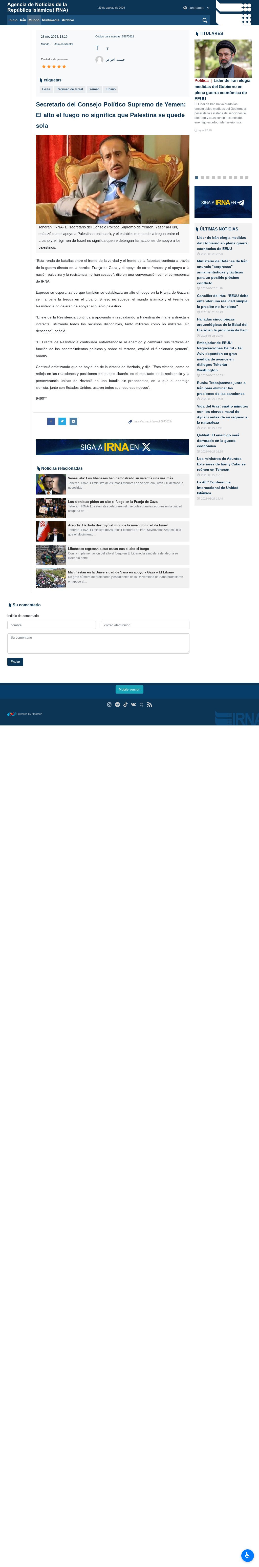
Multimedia (50, 20)
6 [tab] (224, 178)
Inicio (13, 20)
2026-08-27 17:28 (212, 398)
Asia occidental (63, 44)
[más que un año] (51, 484)
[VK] (133, 704)
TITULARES (211, 33)
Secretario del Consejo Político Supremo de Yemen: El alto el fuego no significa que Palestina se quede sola (111, 115)
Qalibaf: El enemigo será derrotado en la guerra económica (218, 440)
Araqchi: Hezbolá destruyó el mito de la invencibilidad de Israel (118, 525)
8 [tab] (235, 178)
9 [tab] (241, 178)
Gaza (46, 89)
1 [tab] (197, 178)
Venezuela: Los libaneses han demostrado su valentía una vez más (120, 478)
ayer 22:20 (205, 130)
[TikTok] (125, 704)
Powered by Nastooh (29, 713)
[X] (141, 704)
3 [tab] (208, 178)
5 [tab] (219, 178)
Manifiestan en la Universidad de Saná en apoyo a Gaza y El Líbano (121, 572)
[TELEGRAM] (117, 704)
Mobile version (129, 689)
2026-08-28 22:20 (212, 253)
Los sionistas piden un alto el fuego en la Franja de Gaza (113, 502)
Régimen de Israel (69, 89)
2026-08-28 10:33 (212, 375)
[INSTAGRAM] (109, 704)
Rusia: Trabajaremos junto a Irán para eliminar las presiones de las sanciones (221, 388)
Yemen (94, 89)
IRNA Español (47, 8)
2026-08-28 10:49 (212, 312)
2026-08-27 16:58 (212, 451)
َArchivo (68, 20)
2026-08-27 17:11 (212, 428)
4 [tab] (213, 178)
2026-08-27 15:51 (212, 475)
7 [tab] (230, 178)
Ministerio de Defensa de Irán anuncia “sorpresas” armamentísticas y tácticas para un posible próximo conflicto (222, 272)
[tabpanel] (223, 86)
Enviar (15, 662)
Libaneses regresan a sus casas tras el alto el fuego (108, 549)
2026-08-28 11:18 (212, 288)
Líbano (111, 89)
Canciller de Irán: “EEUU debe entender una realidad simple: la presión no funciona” (223, 301)
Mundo (34, 20)
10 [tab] (246, 178)
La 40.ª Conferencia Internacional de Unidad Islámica (218, 487)
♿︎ (247, 1555)
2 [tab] (202, 178)
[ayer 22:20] (223, 58)
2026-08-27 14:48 (212, 498)
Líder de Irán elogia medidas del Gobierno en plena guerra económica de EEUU (222, 89)
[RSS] (149, 704)
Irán (23, 20)
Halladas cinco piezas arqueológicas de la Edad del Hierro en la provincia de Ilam (222, 324)
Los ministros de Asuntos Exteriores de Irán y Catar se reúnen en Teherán (221, 464)
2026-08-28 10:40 (212, 335)
